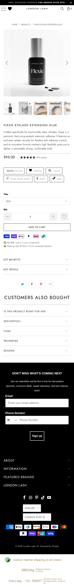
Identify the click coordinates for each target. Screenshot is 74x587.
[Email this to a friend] (50, 284)
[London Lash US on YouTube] (49, 498)
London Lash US (31, 546)
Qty (5, 209)
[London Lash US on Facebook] (24, 498)
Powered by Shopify (49, 546)
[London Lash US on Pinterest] (36, 498)
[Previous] (7, 62)
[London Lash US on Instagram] (30, 498)
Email (9, 396)
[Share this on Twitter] (22, 284)
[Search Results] (62, 8)
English (30, 508)
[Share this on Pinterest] (41, 284)
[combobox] (12, 420)
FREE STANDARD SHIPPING (37, 2)
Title (6, 194)
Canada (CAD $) (35, 517)
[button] (28, 157)
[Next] (67, 62)
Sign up (37, 435)
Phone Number (15, 413)
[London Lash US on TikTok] (43, 498)
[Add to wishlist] (64, 216)
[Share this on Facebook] (32, 284)
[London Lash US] (37, 8)
